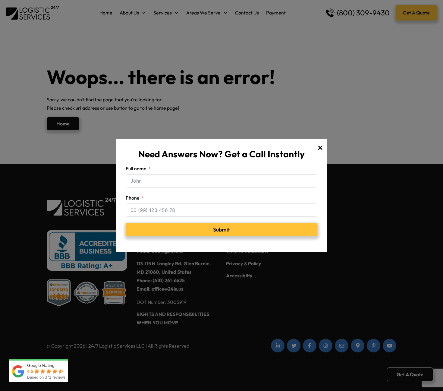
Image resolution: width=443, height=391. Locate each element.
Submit (221, 229)
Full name (136, 169)
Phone (133, 198)
